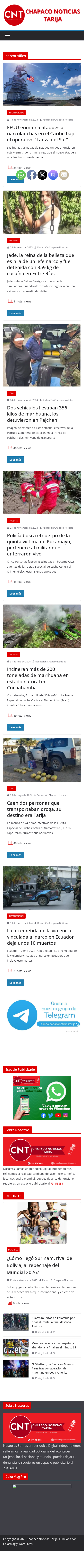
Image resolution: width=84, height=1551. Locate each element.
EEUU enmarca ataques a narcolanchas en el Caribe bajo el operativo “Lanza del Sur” (41, 133)
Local (11, 393)
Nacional (13, 240)
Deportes (13, 1249)
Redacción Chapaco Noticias (58, 119)
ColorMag (9, 1544)
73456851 (10, 1468)
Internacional (16, 112)
